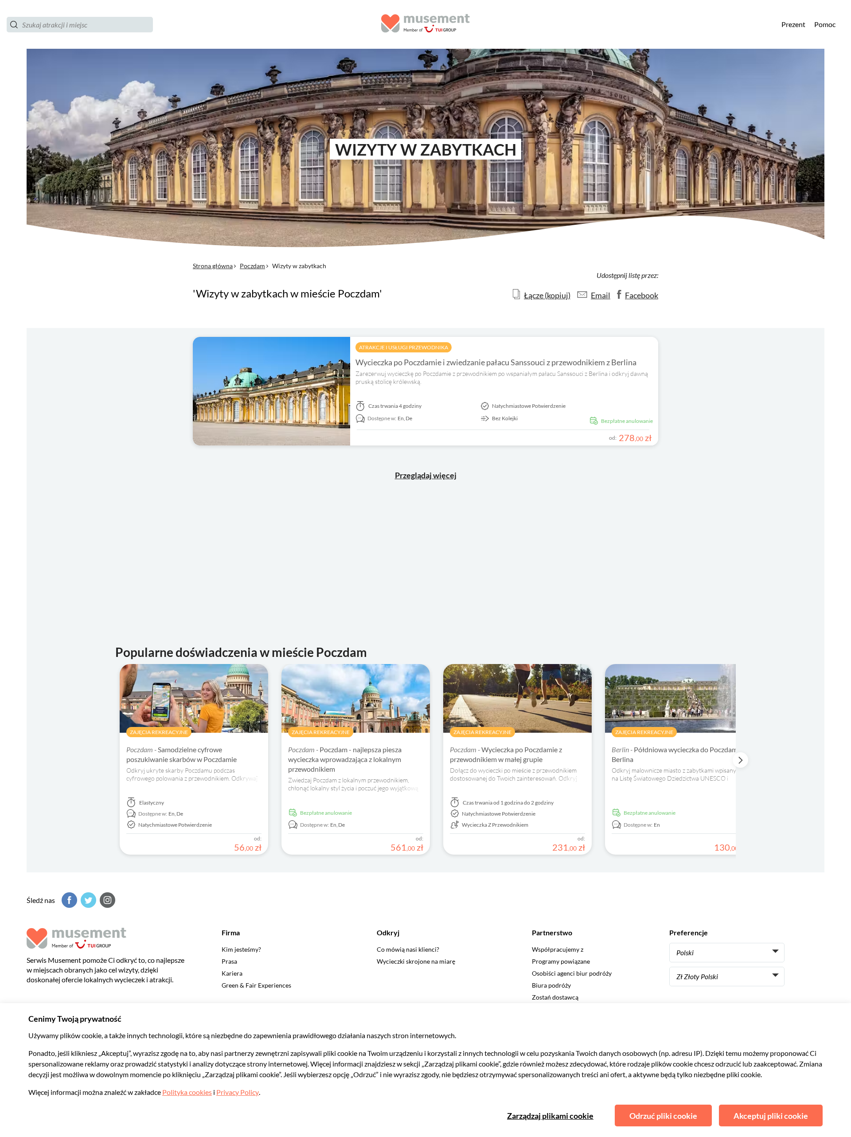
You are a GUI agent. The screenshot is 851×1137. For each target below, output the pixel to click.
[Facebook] (68, 900)
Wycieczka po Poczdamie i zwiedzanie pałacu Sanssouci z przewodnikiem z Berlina (495, 362)
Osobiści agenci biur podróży (572, 973)
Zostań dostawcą (555, 997)
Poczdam (252, 266)
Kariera (232, 973)
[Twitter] (87, 900)
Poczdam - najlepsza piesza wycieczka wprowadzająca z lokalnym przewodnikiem (345, 759)
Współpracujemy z (557, 949)
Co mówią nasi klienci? (408, 949)
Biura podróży (551, 985)
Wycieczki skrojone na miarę (416, 961)
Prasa (229, 961)
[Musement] (425, 24)
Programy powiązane (561, 961)
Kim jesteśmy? (241, 949)
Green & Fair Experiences (256, 985)
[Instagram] (106, 900)
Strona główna (213, 266)
